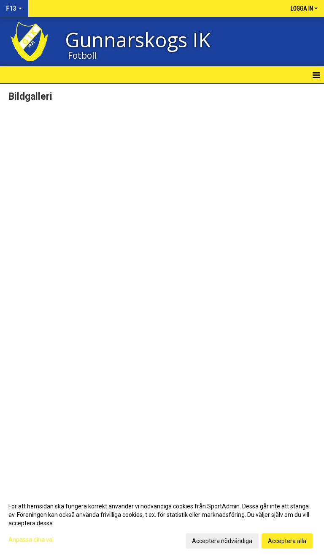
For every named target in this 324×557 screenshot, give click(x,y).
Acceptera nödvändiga (222, 541)
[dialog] (162, 523)
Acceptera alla (287, 541)
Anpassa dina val (31, 539)
